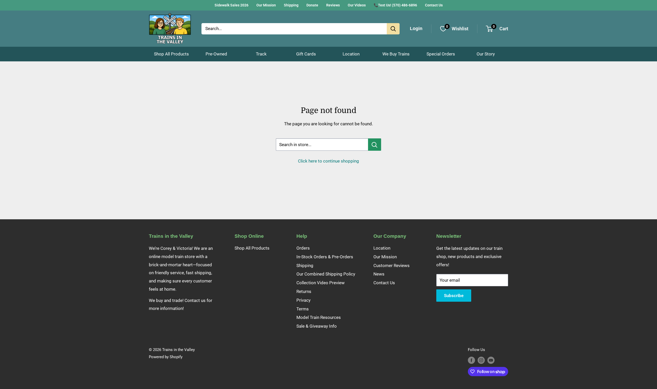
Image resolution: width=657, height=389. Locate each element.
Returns (303, 291)
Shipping (291, 5)
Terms (302, 308)
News (378, 274)
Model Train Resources (318, 317)
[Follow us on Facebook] (471, 360)
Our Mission (266, 5)
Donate (312, 5)
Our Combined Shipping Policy (325, 274)
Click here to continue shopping (328, 161)
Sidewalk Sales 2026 (231, 5)
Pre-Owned (216, 53)
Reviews (333, 5)
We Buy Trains (396, 53)
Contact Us (434, 5)
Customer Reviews (391, 265)
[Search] (393, 28)
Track (261, 53)
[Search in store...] (374, 144)
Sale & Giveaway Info (316, 326)
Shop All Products (171, 53)
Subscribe (453, 295)
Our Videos (357, 5)
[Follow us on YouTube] (491, 360)
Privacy (303, 300)
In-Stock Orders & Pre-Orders (324, 256)
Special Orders (441, 53)
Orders (303, 248)
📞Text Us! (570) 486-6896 (395, 5)
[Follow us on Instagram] (481, 360)
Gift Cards (306, 53)
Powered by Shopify (165, 357)
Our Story (486, 53)
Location (351, 53)
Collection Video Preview (320, 282)
